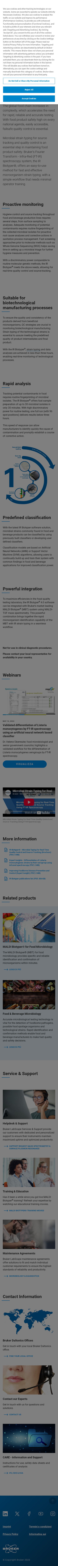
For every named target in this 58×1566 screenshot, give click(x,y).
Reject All (29, 89)
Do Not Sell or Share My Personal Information (29, 81)
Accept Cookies (29, 98)
